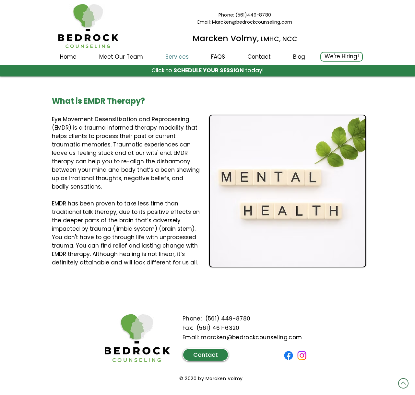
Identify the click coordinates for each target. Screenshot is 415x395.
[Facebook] (288, 355)
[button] (121, 57)
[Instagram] (302, 355)
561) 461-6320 (219, 328)
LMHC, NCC (278, 38)
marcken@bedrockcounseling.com (251, 337)
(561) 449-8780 (228, 318)
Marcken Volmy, (226, 38)
